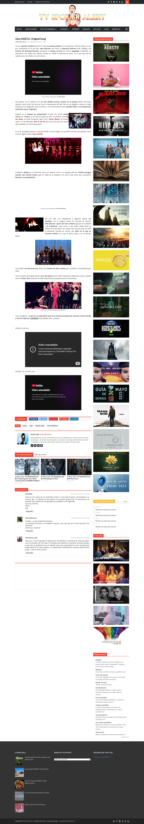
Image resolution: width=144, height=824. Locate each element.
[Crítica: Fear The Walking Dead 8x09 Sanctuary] (79, 467)
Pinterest (54, 419)
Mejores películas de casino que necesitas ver (110, 734)
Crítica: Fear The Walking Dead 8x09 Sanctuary (78, 478)
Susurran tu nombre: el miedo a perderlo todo (111, 672)
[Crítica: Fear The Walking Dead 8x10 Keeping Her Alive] (53, 467)
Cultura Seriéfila (102, 705)
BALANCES (86, 29)
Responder (29, 511)
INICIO (19, 29)
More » (125, 501)
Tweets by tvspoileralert (101, 757)
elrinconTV (100, 732)
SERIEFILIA (116, 29)
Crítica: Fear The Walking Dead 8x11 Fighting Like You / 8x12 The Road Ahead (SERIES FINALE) (27, 479)
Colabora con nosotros (42, 2)
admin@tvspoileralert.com (67, 821)
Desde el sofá (101, 682)
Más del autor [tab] (40, 454)
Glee (31, 426)
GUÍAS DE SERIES (31, 29)
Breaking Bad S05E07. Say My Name (37, 769)
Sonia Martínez (20, 42)
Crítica (24, 426)
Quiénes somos (20, 2)
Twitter (44, 419)
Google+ (65, 419)
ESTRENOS (64, 29)
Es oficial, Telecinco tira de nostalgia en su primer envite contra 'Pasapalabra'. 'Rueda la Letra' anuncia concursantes (110, 664)
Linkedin (75, 419)
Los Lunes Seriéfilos (103, 722)
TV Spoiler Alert (28, 821)
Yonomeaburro (101, 715)
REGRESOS (75, 29)
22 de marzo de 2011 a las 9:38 (80, 518)
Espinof (99, 660)
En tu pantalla (101, 698)
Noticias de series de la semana (106, 510)
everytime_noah (31, 538)
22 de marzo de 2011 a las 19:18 (80, 537)
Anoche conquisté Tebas (104, 685)
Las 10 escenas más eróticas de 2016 (37, 793)
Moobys (99, 670)
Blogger (56, 821)
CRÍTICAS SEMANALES (47, 29)
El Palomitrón (101, 688)
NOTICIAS (96, 29)
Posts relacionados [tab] (24, 454)
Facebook (34, 419)
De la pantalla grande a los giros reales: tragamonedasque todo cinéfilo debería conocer (109, 692)
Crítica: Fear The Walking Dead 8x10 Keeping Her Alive (52, 478)
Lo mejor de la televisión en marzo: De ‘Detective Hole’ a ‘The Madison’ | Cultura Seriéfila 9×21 (109, 710)
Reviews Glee (39, 426)
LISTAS (106, 29)
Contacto (30, 2)
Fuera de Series (102, 675)
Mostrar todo (125, 737)
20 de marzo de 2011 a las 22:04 (80, 494)
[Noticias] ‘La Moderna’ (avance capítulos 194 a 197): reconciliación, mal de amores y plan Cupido (111, 727)
